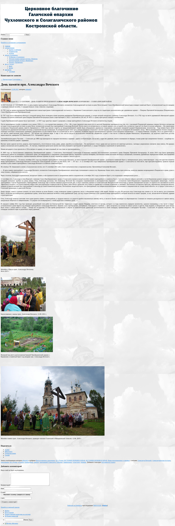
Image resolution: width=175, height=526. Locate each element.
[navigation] (87, 515)
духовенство (13, 51)
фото (10, 66)
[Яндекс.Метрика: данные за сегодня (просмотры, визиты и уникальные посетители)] (11, 523)
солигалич (76, 462)
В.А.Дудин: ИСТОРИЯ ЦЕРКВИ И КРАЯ (70, 460)
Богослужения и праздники (45, 460)
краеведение (29, 462)
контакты (8, 70)
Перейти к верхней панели (10, 507)
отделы (11, 53)
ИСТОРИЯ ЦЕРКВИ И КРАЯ (96, 460)
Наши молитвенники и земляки (119, 460)
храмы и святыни (15, 50)
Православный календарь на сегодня (17, 514)
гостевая (12, 71)
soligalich (28, 89)
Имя (2, 488)
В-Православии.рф (11, 516)
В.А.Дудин (13, 462)
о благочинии (9, 48)
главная (7, 46)
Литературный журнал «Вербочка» (21, 60)
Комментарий (5, 485)
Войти (105, 505)
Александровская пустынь (161, 460)
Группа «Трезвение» (16, 62)
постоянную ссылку (108, 462)
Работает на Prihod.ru (74, 505)
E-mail (3, 492)
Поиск (3, 34)
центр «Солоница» (11, 55)
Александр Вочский (145, 460)
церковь (83, 462)
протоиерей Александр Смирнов (51, 462)
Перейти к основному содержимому (13, 42)
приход (36, 462)
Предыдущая (6, 79)
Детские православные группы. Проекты (23, 59)
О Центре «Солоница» (17, 57)
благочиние (5, 462)
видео (11, 68)
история (21, 462)
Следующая (17, 79)
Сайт (2, 498)
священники (67, 462)
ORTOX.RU (97, 505)
